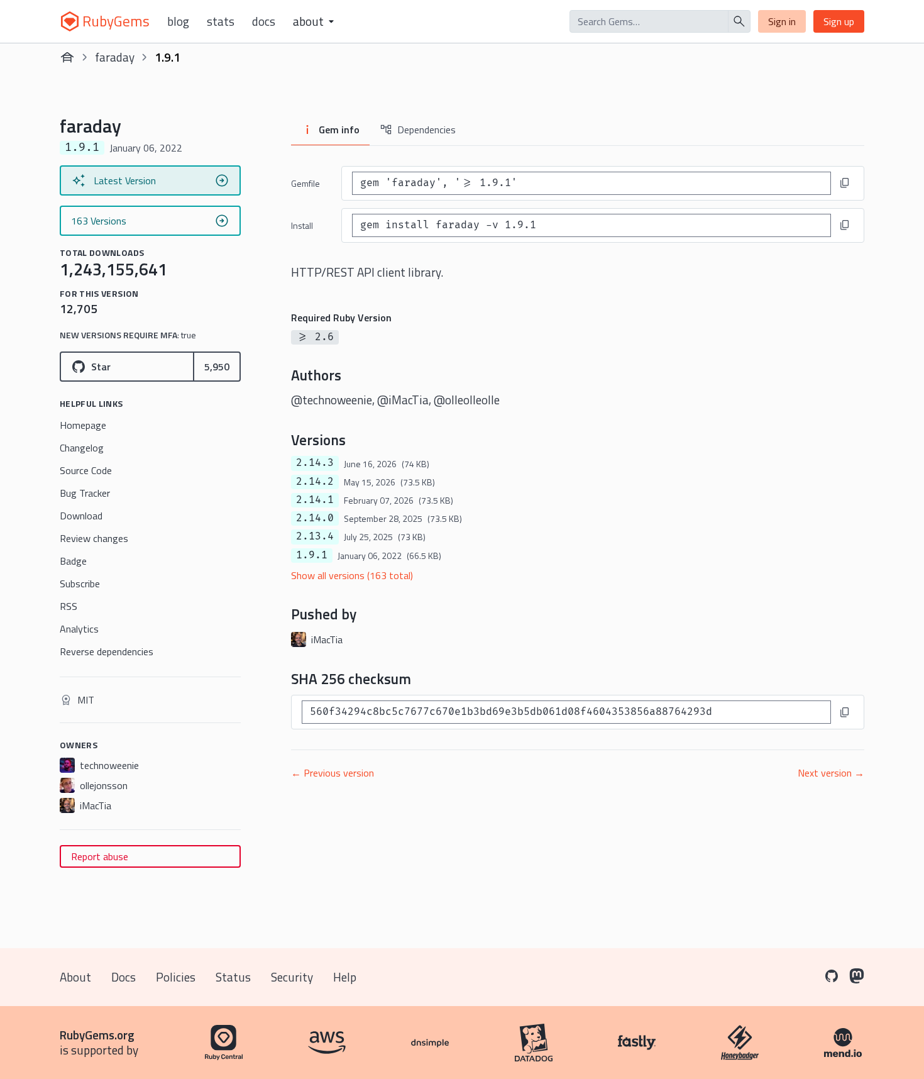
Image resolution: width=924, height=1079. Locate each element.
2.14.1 (315, 500)
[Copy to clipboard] (845, 183)
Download (81, 515)
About (75, 977)
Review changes (94, 538)
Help (344, 977)
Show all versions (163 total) (352, 575)
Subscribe (80, 583)
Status (233, 977)
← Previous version (332, 772)
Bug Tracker (85, 493)
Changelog (82, 447)
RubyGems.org (97, 1035)
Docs (263, 21)
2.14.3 (315, 462)
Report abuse (99, 856)
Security (292, 977)
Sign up (838, 21)
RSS (68, 606)
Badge (73, 560)
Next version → (831, 772)
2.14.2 (315, 481)
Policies (175, 977)
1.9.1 (311, 555)
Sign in (782, 21)
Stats (220, 21)
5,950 (216, 366)
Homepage (83, 425)
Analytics (79, 628)
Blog (178, 21)
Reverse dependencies (106, 651)
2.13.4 (315, 536)
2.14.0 (315, 518)
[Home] (67, 57)
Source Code (86, 470)
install (302, 225)
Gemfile (305, 183)
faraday (115, 57)
